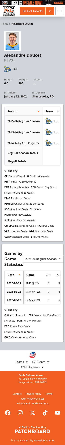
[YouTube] (57, 413)
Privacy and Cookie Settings (33, 403)
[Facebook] (7, 413)
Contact (17, 393)
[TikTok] (45, 413)
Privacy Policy (33, 393)
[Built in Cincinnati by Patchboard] (32, 429)
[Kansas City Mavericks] (9, 11)
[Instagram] (20, 413)
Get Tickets (34, 11)
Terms (48, 393)
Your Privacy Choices (32, 398)
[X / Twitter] (32, 413)
